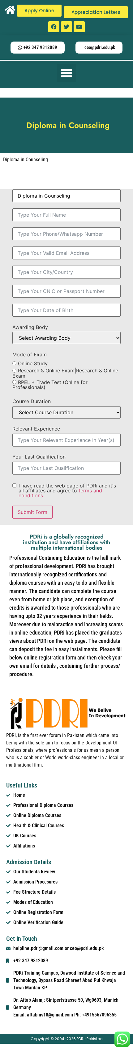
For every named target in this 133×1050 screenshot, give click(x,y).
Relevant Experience (36, 428)
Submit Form (32, 512)
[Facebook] (53, 26)
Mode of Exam (29, 354)
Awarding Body (30, 327)
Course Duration (31, 401)
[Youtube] (79, 26)
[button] (66, 73)
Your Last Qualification (39, 456)
